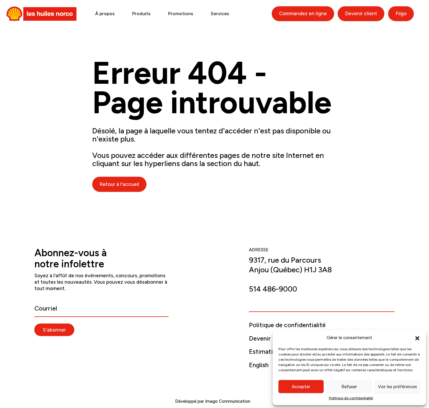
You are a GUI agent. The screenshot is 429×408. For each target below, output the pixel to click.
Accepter (301, 386)
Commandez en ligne (303, 13)
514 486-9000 (273, 289)
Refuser (349, 386)
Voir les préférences (397, 386)
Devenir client (361, 13)
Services (220, 13)
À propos (105, 13)
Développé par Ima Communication (213, 401)
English (258, 365)
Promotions (180, 13)
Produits (141, 13)
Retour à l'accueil (119, 184)
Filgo (401, 13)
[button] (417, 338)
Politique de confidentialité (351, 398)
